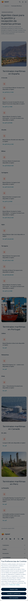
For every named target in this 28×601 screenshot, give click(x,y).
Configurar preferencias (13, 593)
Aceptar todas (14, 589)
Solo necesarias (13, 597)
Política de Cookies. (14, 584)
